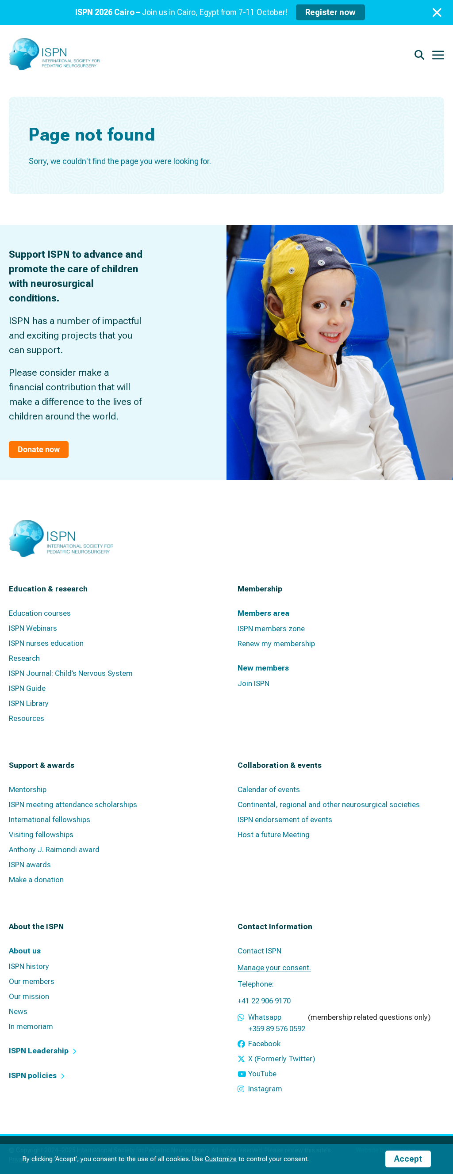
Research (24, 658)
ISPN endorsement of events (285, 819)
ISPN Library (29, 703)
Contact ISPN (259, 950)
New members (263, 667)
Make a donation (36, 879)
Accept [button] (408, 1158)
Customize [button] (221, 1159)
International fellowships (49, 819)
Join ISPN (253, 683)
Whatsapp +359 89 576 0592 (276, 1023)
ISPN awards (30, 864)
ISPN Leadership (39, 1050)
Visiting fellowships (41, 834)
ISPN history (29, 966)
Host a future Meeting (274, 834)
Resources (26, 718)
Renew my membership (276, 643)
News (18, 1011)
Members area (263, 613)
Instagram (265, 1088)
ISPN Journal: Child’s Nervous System (71, 673)
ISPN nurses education (46, 643)
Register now (330, 12)
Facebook (264, 1043)
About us (25, 950)
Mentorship (27, 789)
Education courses (40, 613)
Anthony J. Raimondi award (54, 849)
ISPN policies (33, 1075)
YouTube (262, 1073)
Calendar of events (269, 789)
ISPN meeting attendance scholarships (73, 804)
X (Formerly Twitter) (281, 1058)
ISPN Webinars (33, 628)
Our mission (29, 996)
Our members (31, 981)
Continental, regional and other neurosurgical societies (329, 804)
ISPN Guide (27, 688)
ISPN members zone (271, 628)
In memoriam (31, 1026)
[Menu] (438, 54)
